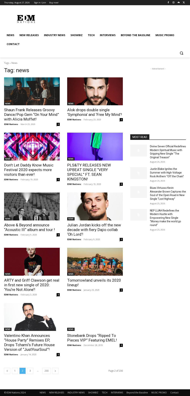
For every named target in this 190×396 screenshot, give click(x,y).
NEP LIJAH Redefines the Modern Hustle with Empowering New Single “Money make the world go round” (165, 218)
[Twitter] (184, 3)
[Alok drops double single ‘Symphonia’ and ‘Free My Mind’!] (95, 91)
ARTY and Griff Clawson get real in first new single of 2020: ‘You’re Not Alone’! (31, 285)
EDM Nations (11, 124)
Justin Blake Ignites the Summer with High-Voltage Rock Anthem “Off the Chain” (167, 172)
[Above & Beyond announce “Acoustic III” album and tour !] (32, 206)
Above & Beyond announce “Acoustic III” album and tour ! (29, 227)
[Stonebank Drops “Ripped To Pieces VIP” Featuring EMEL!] (95, 317)
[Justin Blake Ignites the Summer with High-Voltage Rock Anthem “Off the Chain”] (138, 173)
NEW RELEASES (56, 392)
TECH (104, 392)
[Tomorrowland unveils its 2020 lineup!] (95, 262)
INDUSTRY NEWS (76, 392)
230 (46, 370)
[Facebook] (168, 3)
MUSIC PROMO (159, 392)
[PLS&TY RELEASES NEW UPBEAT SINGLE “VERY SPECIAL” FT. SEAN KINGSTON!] (95, 147)
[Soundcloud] (178, 3)
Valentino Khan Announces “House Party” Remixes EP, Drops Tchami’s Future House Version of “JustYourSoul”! (29, 342)
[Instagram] (173, 3)
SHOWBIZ (93, 392)
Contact (174, 392)
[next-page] (55, 371)
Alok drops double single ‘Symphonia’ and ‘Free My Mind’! (94, 112)
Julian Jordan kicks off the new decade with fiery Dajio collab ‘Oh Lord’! (94, 230)
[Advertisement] (158, 94)
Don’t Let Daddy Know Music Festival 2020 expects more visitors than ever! (28, 170)
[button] (181, 53)
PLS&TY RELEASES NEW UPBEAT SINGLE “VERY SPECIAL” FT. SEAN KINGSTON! (89, 172)
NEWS (7, 103)
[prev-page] (7, 371)
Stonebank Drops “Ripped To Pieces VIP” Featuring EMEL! (92, 337)
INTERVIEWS (117, 392)
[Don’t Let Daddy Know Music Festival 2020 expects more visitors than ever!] (32, 147)
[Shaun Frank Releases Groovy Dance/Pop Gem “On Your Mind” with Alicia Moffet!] (32, 91)
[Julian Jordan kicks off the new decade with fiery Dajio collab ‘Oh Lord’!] (95, 206)
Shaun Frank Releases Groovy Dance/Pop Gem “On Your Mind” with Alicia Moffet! (31, 114)
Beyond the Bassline (137, 392)
